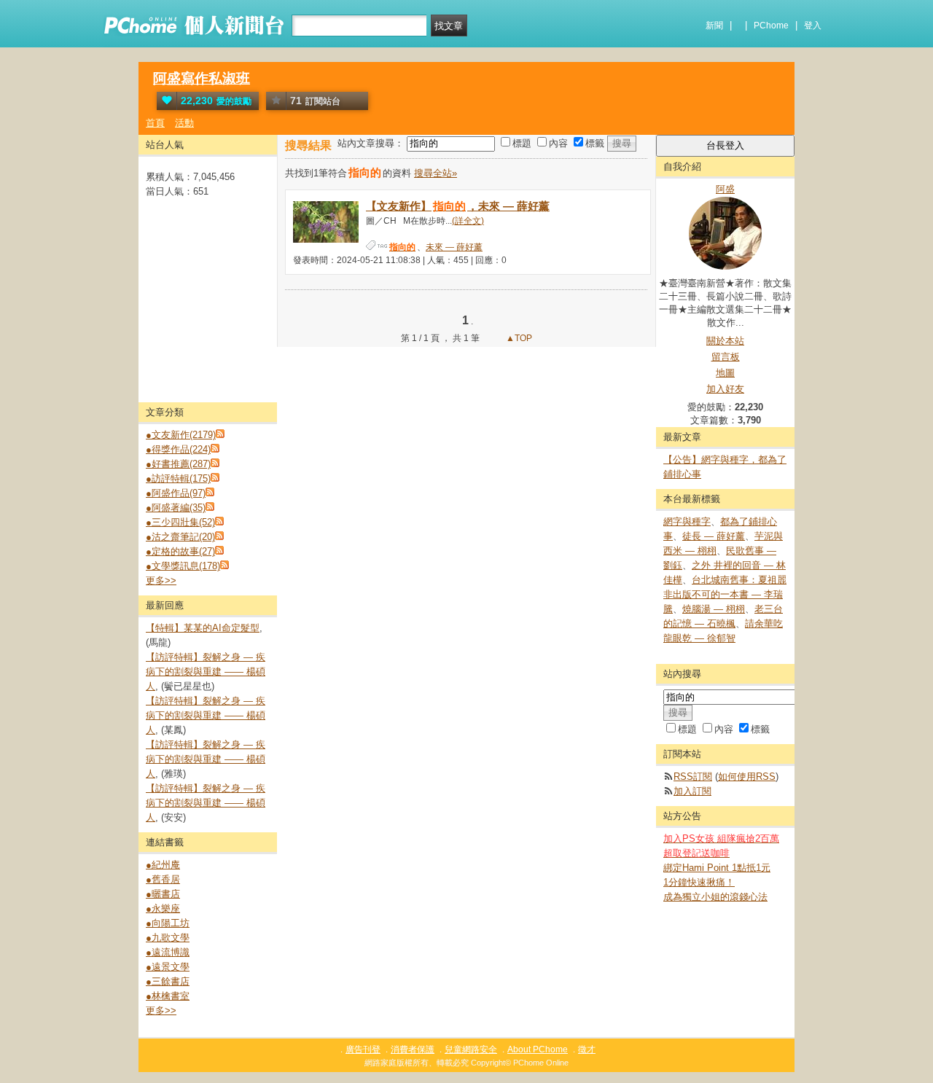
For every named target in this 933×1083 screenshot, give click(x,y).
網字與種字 (687, 521)
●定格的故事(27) (180, 551)
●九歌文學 (168, 937)
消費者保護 (412, 1049)
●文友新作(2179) (181, 434)
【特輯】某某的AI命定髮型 (202, 627)
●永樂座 (163, 908)
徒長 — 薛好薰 (713, 536)
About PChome (537, 1049)
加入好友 (725, 388)
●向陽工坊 (168, 923)
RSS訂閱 (693, 776)
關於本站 (725, 340)
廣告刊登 (363, 1049)
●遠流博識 (168, 952)
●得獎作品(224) (178, 449)
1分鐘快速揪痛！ (699, 882)
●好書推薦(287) (178, 463)
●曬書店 (163, 893)
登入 (812, 25)
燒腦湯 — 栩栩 (713, 608)
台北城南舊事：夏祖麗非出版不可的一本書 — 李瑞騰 (724, 594)
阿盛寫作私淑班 (201, 78)
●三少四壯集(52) (180, 522)
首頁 (155, 122)
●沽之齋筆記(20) (180, 536)
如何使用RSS (747, 776)
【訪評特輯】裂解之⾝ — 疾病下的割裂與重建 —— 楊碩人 (205, 672)
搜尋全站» (435, 173)
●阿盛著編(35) (176, 507)
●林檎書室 (168, 995)
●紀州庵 (163, 864)
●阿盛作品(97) (176, 493)
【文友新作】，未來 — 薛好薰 (458, 206)
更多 (161, 580)
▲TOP (518, 338)
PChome (771, 25)
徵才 (587, 1049)
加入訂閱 (692, 791)
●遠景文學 (168, 966)
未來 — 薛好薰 (454, 247)
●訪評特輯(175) (178, 478)
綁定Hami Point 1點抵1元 (716, 867)
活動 (184, 122)
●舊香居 (163, 879)
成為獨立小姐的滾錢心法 (715, 896)
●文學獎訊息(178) (183, 565)
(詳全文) (468, 221)
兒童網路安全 (471, 1049)
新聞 (714, 25)
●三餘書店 (168, 981)
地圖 (725, 372)
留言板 (725, 356)
